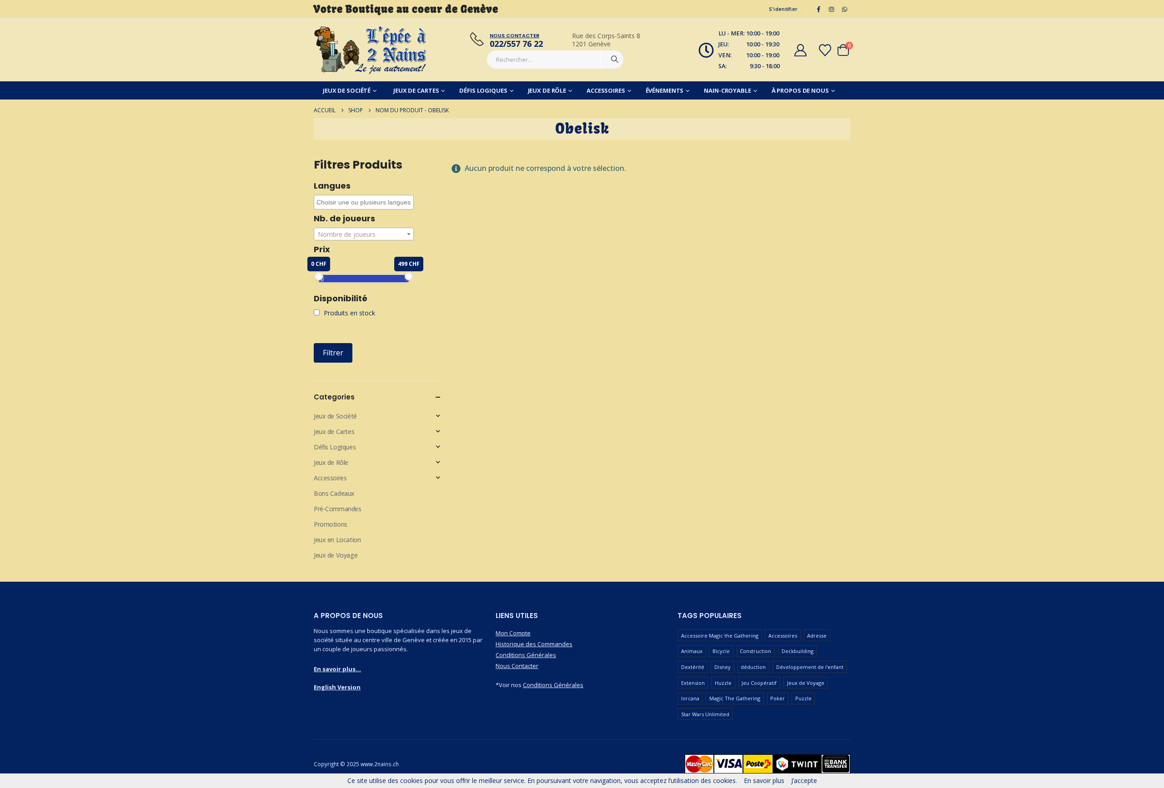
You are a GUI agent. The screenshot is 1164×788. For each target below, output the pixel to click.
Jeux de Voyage (335, 555)
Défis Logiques (483, 90)
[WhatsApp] (844, 9)
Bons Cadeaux (334, 493)
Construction (755, 651)
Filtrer (333, 353)
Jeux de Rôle (547, 90)
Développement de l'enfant (809, 666)
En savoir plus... (337, 669)
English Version (337, 687)
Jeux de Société (347, 90)
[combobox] (364, 202)
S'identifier (783, 8)
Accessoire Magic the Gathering (719, 635)
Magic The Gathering (734, 698)
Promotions (330, 524)
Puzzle (803, 698)
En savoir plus (764, 780)
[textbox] (363, 234)
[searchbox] (364, 202)
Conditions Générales (526, 655)
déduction (753, 666)
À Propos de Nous (800, 90)
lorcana (690, 698)
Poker (777, 698)
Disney (722, 666)
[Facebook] (818, 9)
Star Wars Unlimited (705, 714)
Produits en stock (348, 313)
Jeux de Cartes (416, 90)
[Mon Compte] (800, 50)
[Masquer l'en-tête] (370, 50)
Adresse (817, 635)
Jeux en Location (337, 539)
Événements (665, 90)
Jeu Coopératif (759, 682)
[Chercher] (615, 59)
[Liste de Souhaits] (825, 50)
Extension (693, 682)
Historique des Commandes (534, 644)
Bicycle (721, 651)
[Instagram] (832, 9)
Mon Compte (513, 633)
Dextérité (692, 666)
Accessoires (606, 90)
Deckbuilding (797, 651)
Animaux (691, 651)
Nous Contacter (517, 666)
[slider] (319, 276)
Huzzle (723, 682)
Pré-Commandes (337, 508)
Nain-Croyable (727, 90)
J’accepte (804, 780)
